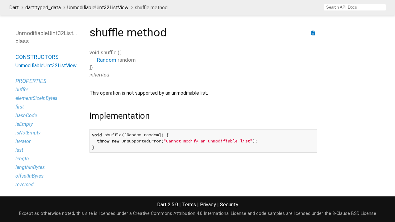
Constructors (37, 57)
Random (106, 60)
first (19, 107)
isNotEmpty (27, 133)
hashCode (26, 115)
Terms (189, 205)
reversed (24, 184)
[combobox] (355, 7)
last (19, 150)
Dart (14, 7)
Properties (30, 81)
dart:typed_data (43, 7)
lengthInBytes (30, 167)
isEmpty (24, 124)
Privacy (208, 205)
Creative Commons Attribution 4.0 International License (189, 213)
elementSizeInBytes (36, 98)
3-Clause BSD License (354, 213)
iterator (23, 141)
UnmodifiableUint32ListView (97, 7)
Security (229, 205)
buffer (21, 89)
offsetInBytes (29, 176)
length (22, 159)
